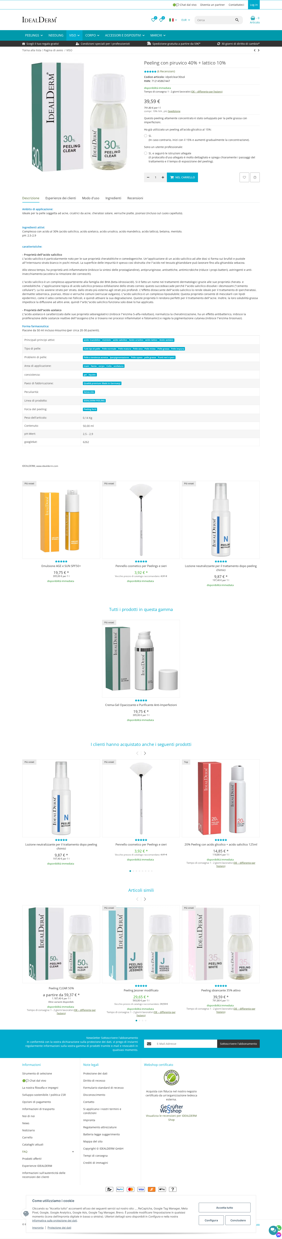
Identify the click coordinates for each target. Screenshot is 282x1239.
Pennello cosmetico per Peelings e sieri (141, 566)
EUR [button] (184, 20)
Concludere (238, 1220)
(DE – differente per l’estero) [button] (207, 91)
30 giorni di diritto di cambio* (241, 43)
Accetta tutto (224, 1207)
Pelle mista (149, 348)
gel (85, 374)
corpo (102, 366)
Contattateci (236, 5)
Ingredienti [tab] (113, 198)
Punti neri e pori (166, 357)
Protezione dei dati (59, 1227)
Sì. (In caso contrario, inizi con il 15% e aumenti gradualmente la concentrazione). (199, 138)
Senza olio (89, 392)
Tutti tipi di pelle (92, 348)
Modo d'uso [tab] (90, 198)
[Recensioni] (61, 561)
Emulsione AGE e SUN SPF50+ (61, 566)
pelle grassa (150, 357)
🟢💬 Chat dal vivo (184, 5)
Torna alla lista (31, 50)
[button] (153, 20)
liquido (92, 374)
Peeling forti (90, 409)
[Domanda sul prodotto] (255, 177)
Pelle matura (124, 348)
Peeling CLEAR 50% (61, 988)
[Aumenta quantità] (163, 177)
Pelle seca (138, 348)
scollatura (118, 366)
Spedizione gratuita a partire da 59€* (176, 43)
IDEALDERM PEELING (94, 400)
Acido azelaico (166, 340)
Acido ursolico (136, 340)
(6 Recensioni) (166, 71)
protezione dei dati (99, 1042)
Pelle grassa (163, 348)
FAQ (24, 1151)
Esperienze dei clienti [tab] (60, 198)
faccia (93, 366)
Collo (109, 366)
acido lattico (151, 340)
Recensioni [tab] (135, 198)
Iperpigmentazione (119, 357)
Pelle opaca (136, 357)
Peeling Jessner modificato (141, 990)
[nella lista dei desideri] (244, 177)
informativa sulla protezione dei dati (54, 1220)
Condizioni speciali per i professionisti (105, 43)
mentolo (106, 340)
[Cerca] (239, 20)
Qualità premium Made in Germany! (102, 383)
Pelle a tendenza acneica (96, 357)
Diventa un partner (212, 5)
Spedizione (174, 111)
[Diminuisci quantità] (148, 177)
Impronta (38, 1227)
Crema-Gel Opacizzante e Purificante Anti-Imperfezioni (141, 705)
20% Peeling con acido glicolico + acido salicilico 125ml (221, 844)
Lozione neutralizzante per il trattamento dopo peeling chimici (221, 568)
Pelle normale (109, 348)
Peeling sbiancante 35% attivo (221, 990)
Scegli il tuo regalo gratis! (42, 43)
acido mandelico (92, 340)
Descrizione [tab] (30, 198)
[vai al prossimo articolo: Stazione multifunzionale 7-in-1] (255, 50)
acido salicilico (120, 340)
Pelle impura (177, 348)
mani (86, 366)
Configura (211, 1220)
